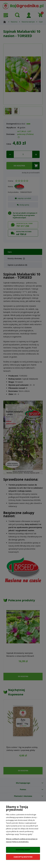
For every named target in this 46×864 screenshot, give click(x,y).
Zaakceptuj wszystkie (23, 857)
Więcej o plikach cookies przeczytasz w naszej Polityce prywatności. (21, 840)
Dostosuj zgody (23, 850)
